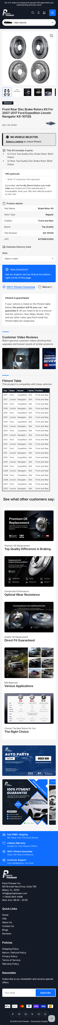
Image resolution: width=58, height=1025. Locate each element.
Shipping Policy (10, 948)
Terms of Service (11, 960)
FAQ (4, 918)
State (4, 253)
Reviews (6, 933)
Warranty (47, 286)
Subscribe (45, 992)
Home (5, 914)
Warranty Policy (10, 963)
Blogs (5, 929)
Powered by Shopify (39, 1021)
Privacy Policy (9, 956)
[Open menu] (52, 12)
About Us (7, 922)
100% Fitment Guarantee (21, 286)
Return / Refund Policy (14, 952)
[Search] (33, 12)
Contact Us (8, 926)
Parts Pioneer (23, 1021)
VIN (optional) (12, 174)
